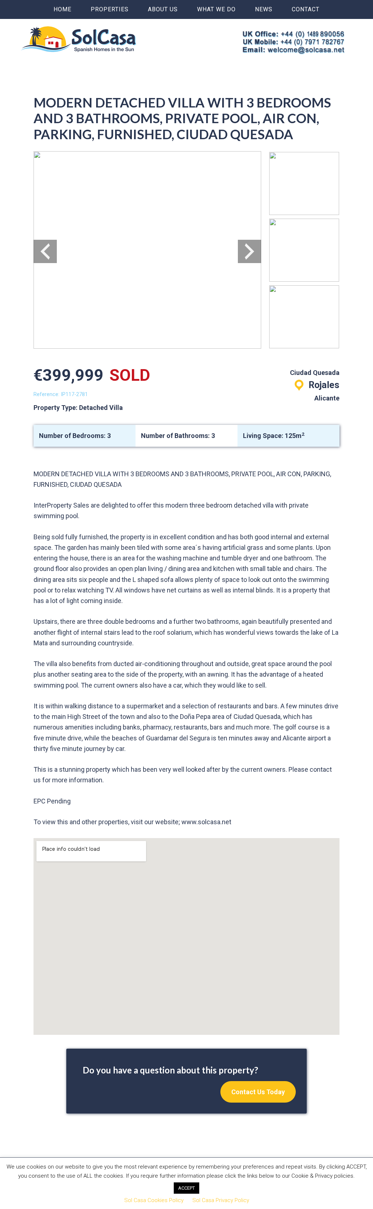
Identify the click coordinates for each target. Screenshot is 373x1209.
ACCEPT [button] (186, 1188)
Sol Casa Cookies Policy (154, 1200)
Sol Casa (78, 39)
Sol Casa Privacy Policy (220, 1200)
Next (249, 251)
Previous (45, 251)
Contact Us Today (258, 1092)
